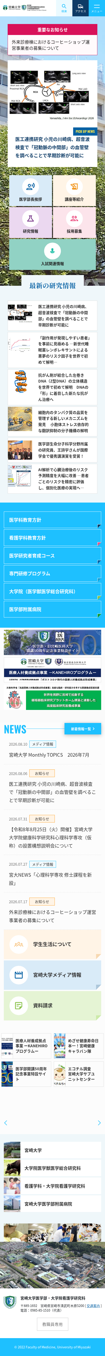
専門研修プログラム (29, 573)
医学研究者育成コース (32, 555)
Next (99, 1123)
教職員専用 (52, 1324)
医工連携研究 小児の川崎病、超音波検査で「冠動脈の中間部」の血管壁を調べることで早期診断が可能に (52, 791)
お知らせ (42, 773)
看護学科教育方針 (27, 537)
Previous (6, 1123)
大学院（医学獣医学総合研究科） (43, 591)
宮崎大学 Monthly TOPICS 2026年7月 (49, 754)
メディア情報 (42, 744)
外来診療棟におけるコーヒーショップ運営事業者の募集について (51, 45)
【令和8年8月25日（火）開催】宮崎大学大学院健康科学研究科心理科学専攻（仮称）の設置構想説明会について (51, 837)
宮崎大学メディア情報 (57, 974)
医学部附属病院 (25, 609)
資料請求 (42, 1005)
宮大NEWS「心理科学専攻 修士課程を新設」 (50, 878)
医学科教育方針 (25, 519)
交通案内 (93, 1305)
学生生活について (52, 944)
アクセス (80, 11)
